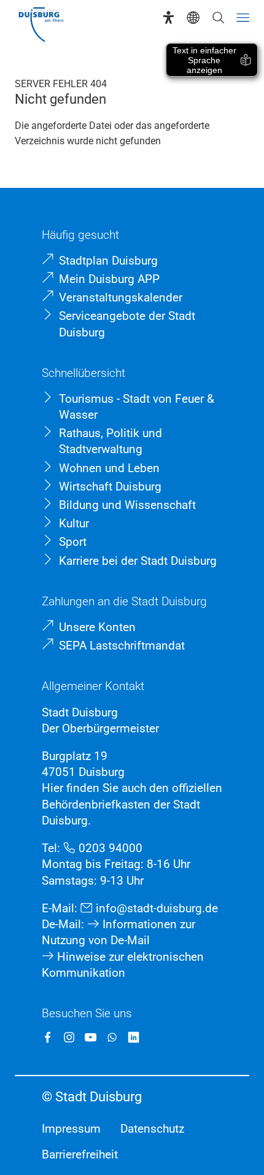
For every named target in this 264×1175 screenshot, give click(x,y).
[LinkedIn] (133, 1037)
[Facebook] (47, 1037)
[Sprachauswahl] (193, 17)
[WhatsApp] (112, 1037)
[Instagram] (69, 1037)
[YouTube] (90, 1037)
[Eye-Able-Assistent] (168, 17)
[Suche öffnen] (218, 17)
